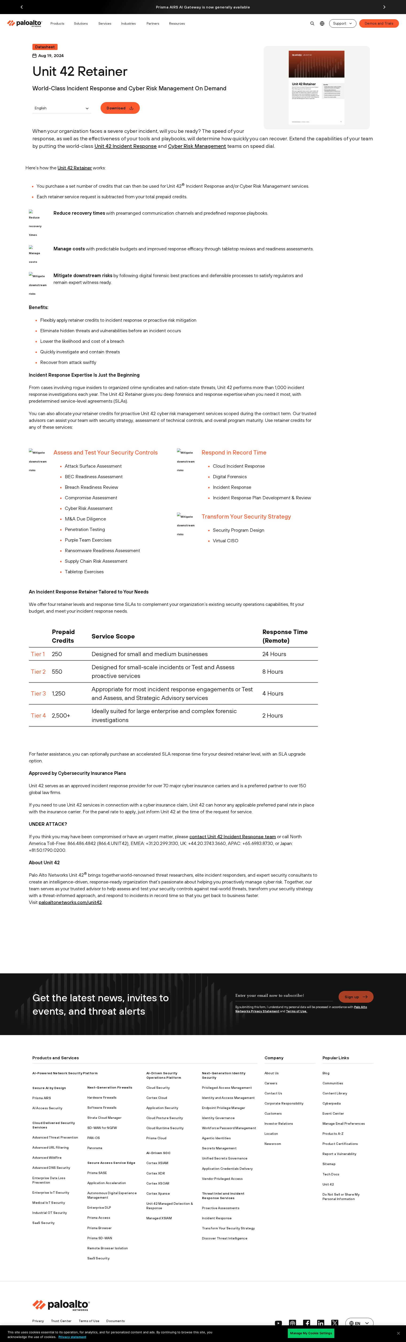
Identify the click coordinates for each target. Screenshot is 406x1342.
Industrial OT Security (49, 1213)
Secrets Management (219, 1148)
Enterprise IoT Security (50, 1192)
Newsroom (273, 1144)
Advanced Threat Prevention (55, 1137)
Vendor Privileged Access (222, 1179)
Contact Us (273, 1093)
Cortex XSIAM (157, 1163)
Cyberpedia (332, 1103)
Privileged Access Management (227, 1088)
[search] (312, 23)
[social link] (278, 1323)
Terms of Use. (296, 1011)
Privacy (38, 1321)
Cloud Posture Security (164, 1118)
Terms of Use (89, 1321)
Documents (115, 1321)
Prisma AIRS (41, 1098)
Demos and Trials (379, 23)
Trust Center (61, 1321)
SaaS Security (43, 1223)
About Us (272, 1073)
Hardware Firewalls (102, 1097)
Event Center (333, 1113)
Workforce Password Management (229, 1128)
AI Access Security (47, 1108)
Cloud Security (158, 1088)
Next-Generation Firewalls (110, 1087)
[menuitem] (26, 23)
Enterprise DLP (99, 1207)
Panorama (94, 1148)
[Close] (398, 1333)
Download (116, 108)
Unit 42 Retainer (75, 167)
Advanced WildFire (46, 1157)
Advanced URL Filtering (50, 1147)
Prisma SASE (97, 1173)
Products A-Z (333, 1134)
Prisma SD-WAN (99, 1238)
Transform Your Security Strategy (228, 1228)
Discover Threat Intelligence (224, 1238)
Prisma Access (98, 1218)
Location (271, 1134)
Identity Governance (218, 1118)
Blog (326, 1073)
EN (322, 23)
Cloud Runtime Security (165, 1128)
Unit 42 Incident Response (125, 146)
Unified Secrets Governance (224, 1158)
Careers (271, 1083)
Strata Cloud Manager (104, 1118)
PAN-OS (93, 1138)
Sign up (352, 997)
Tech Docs (331, 1174)
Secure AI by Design (49, 1088)
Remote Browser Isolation (107, 1248)
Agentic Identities (216, 1138)
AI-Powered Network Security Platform (65, 1073)
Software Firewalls (102, 1107)
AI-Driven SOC (158, 1153)
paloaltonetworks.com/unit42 (70, 902)
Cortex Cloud (156, 1098)
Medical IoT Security (48, 1202)
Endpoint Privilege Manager (223, 1108)
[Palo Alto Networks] (25, 23)
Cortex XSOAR (158, 1183)
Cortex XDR (155, 1173)
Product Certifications (340, 1144)
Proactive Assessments (220, 1208)
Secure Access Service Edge (111, 1163)
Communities (333, 1083)
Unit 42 (328, 1184)
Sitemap (329, 1164)
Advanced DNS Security (51, 1168)
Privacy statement (72, 1337)
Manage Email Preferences (344, 1123)
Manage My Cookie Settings (311, 1333)
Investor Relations (279, 1123)
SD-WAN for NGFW (102, 1128)
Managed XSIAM (159, 1218)
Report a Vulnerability (339, 1154)
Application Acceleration (106, 1183)
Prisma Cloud (156, 1138)
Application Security (162, 1108)
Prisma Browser (99, 1228)
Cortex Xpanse (158, 1193)
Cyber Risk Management (197, 146)
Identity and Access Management (228, 1098)
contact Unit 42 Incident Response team (232, 836)
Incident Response (217, 1218)
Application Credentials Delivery (227, 1168)
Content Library (335, 1093)
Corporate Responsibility (284, 1103)
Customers (273, 1113)
